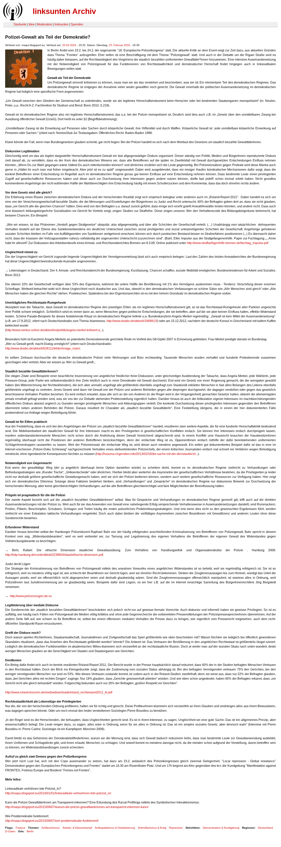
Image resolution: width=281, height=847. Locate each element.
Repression (176, 827)
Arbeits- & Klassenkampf (77, 827)
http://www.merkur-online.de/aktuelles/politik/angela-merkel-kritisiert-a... (54, 330)
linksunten (61, 24)
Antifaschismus (50, 827)
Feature (20, 827)
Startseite (20, 24)
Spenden (77, 24)
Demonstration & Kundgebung (221, 827)
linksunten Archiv (64, 11)
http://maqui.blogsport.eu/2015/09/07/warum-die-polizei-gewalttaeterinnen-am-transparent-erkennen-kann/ (76, 807)
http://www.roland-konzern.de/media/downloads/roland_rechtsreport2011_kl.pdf (58, 692)
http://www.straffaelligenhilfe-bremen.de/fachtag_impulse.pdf (227, 243)
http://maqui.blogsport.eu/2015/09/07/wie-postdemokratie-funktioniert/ (51, 820)
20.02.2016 (69, 45)
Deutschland (265, 827)
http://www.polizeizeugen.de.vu (31, 596)
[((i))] (12, 19)
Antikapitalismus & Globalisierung (115, 827)
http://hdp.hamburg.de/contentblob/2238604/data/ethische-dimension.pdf (54, 554)
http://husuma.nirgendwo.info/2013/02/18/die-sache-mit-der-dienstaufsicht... (147, 454)
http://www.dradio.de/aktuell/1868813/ (131, 321)
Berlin (30, 831)
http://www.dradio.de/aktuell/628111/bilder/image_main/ (42, 348)
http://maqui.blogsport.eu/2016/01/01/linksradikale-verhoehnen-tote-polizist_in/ (58, 793)
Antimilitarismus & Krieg (152, 827)
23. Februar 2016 (119, 45)
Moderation (44, 24)
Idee (32, 24)
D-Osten (10, 831)
